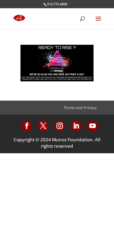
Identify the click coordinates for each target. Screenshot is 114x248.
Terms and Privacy (80, 107)
